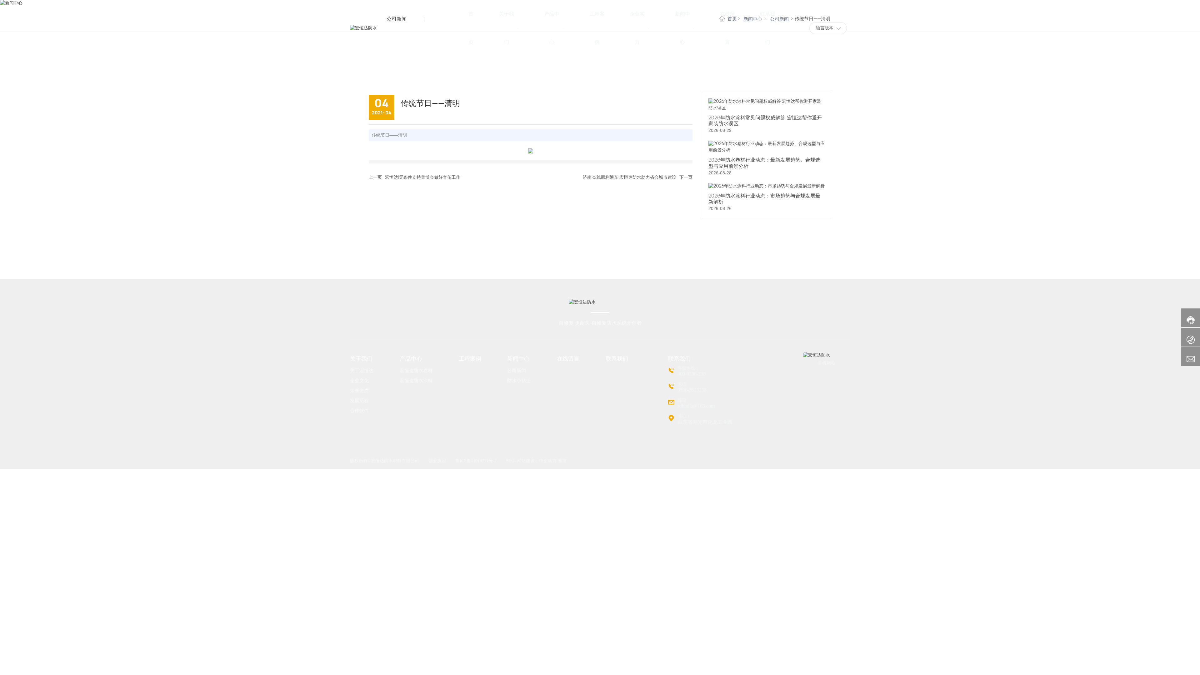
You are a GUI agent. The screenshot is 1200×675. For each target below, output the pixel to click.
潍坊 (562, 460)
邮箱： (684, 400)
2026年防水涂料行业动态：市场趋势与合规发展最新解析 (764, 198)
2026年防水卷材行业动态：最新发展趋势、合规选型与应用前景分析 (764, 162)
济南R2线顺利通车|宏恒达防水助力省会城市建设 (629, 177)
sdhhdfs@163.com (696, 405)
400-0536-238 (692, 374)
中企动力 (548, 460)
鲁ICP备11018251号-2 (476, 460)
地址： (684, 416)
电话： (684, 384)
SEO (510, 460)
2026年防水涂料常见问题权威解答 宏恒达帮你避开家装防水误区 (765, 120)
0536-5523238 (692, 389)
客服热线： (688, 368)
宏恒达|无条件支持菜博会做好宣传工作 (422, 177)
